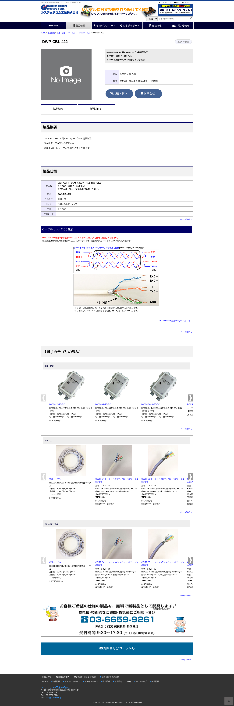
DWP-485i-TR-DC (103, 404)
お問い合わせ (182, 25)
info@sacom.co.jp (53, 698)
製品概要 (58, 108)
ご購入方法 (47, 677)
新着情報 (155, 681)
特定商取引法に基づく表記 (85, 677)
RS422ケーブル (84, 33)
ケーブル (71, 33)
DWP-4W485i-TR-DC (150, 404)
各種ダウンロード (105, 25)
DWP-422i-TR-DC (57, 404)
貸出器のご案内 (63, 677)
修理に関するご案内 (110, 677)
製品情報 (80, 25)
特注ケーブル (55, 479)
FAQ (178, 2)
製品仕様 (95, 108)
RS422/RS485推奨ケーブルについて (174, 321)
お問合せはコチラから (119, 648)
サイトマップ (166, 2)
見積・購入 (120, 93)
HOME (55, 25)
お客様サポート (131, 25)
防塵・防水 (61, 33)
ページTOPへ (186, 219)
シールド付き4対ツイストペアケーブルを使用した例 (96, 248)
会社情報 (157, 25)
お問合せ (187, 2)
